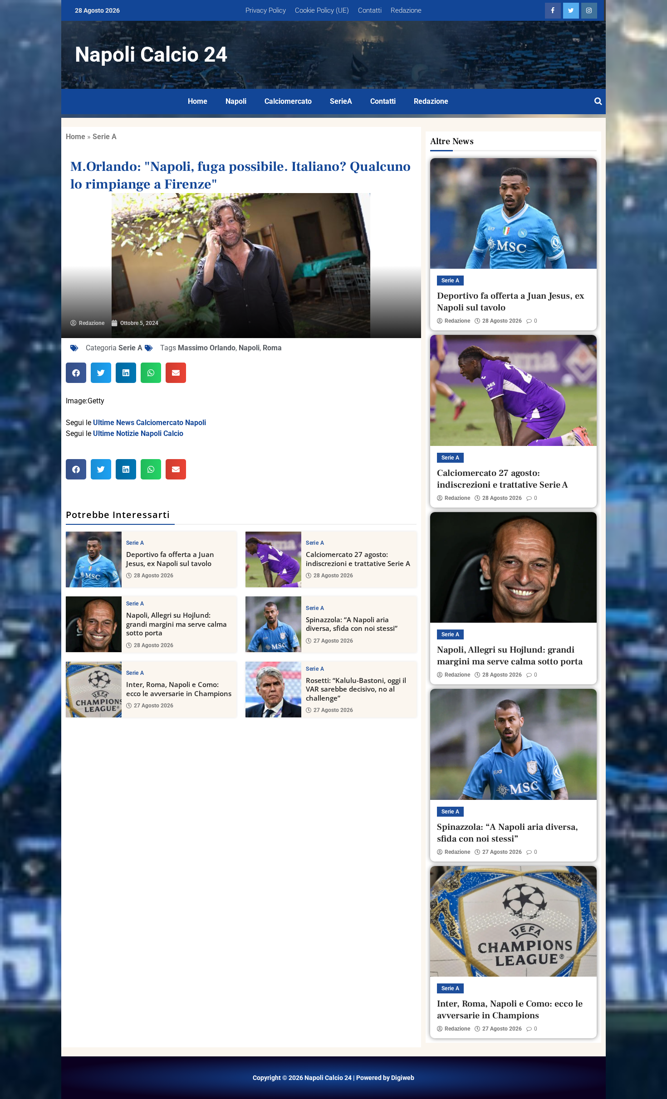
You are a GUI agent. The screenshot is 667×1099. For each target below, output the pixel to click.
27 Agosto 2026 (333, 641)
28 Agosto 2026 (153, 575)
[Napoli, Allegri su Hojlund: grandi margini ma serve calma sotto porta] (94, 624)
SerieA (341, 101)
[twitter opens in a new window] (571, 11)
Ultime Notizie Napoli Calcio (138, 433)
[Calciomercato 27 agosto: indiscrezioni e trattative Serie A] (273, 559)
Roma (272, 348)
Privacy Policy (265, 10)
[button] (76, 373)
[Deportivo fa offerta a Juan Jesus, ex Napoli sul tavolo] (94, 559)
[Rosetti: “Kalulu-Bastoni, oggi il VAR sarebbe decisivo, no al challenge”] (273, 689)
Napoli (236, 101)
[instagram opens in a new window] (589, 11)
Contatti (370, 10)
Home (197, 101)
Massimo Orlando (206, 348)
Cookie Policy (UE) (322, 10)
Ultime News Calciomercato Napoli (149, 422)
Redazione (406, 10)
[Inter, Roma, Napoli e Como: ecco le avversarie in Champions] (94, 689)
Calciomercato (288, 101)
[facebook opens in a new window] (553, 11)
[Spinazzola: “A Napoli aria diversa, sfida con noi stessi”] (273, 624)
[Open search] (598, 102)
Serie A (105, 136)
